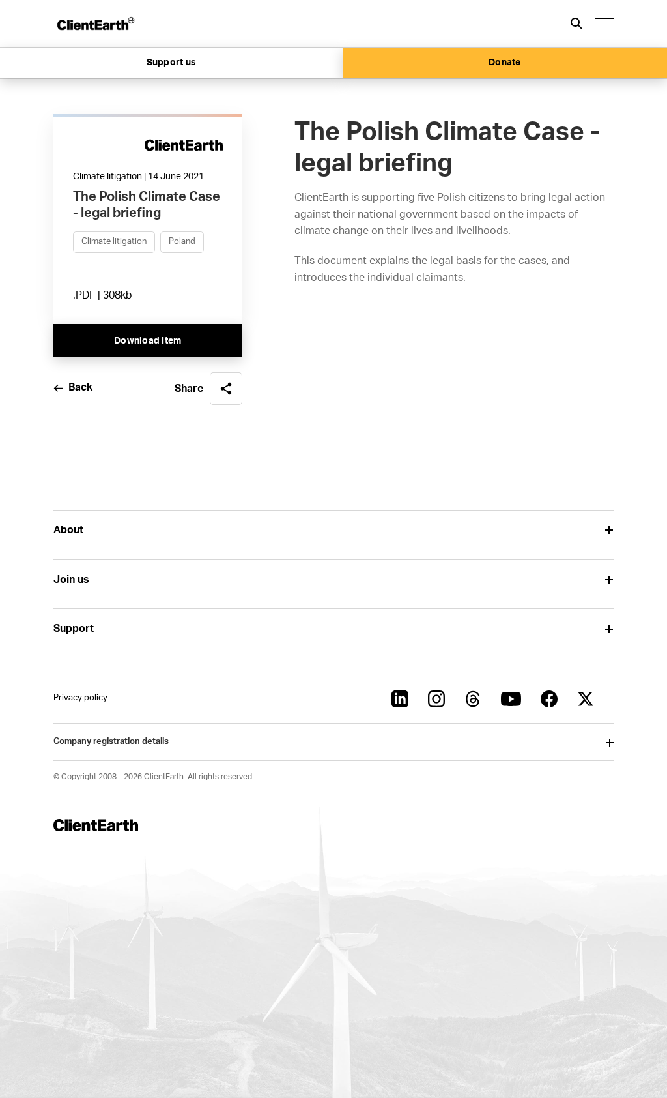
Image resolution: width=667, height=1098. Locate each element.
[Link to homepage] (95, 23)
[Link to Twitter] (585, 698)
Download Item (147, 341)
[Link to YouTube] (511, 699)
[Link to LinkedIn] (399, 698)
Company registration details (111, 741)
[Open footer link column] (609, 530)
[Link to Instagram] (436, 698)
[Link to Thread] (472, 698)
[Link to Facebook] (549, 698)
